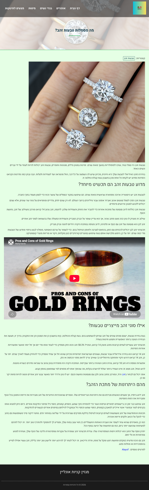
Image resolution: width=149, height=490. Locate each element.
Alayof (125, 449)
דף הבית (75, 8)
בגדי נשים (46, 8)
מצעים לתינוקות (14, 8)
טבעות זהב (129, 58)
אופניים (61, 8)
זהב (123, 374)
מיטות (32, 8)
